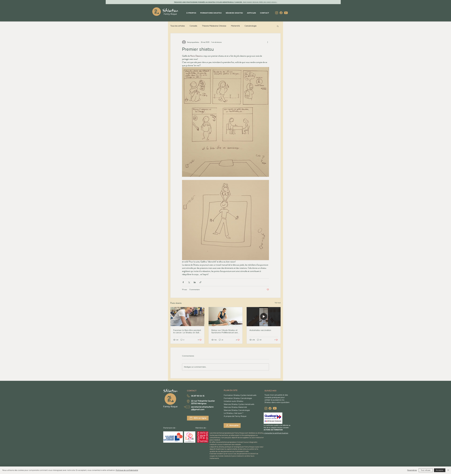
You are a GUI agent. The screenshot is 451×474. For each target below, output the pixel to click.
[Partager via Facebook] (183, 282)
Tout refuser (426, 470)
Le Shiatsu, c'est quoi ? (233, 413)
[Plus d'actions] (267, 42)
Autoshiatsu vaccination (260, 330)
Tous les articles (177, 26)
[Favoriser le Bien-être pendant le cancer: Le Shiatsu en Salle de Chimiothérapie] (187, 316)
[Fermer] (448, 470)
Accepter (439, 470)
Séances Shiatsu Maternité (235, 407)
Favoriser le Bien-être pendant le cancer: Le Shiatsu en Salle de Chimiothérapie (187, 331)
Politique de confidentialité (127, 470)
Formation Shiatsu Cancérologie (238, 398)
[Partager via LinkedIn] (195, 282)
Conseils (193, 26)
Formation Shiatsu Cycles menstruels (240, 395)
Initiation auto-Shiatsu (233, 401)
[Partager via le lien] (200, 282)
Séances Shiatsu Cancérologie (237, 410)
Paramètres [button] (412, 470)
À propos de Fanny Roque (235, 416)
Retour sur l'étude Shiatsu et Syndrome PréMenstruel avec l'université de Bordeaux (225, 331)
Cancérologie (251, 26)
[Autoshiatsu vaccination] (264, 316)
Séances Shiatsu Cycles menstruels (239, 404)
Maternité (235, 26)
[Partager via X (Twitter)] (189, 282)
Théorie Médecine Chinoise (214, 26)
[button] (278, 26)
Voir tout (278, 302)
